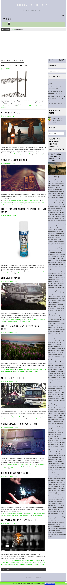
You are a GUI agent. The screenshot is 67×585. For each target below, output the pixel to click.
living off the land (15, 466)
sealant (31, 271)
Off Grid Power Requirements (16, 473)
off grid (41, 202)
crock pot (20, 202)
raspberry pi (41, 466)
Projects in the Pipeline (13, 378)
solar (21, 515)
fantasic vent (32, 369)
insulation (3, 515)
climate (29, 513)
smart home (21, 155)
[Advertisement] (33, 45)
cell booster (9, 202)
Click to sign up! (49, 583)
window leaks (9, 273)
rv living (36, 105)
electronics (41, 513)
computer (14, 153)
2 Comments (26, 321)
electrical (20, 153)
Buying (4, 200)
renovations (36, 417)
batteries (3, 202)
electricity (7, 466)
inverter (36, 202)
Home (13, 29)
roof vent (42, 369)
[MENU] (9, 23)
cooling (27, 369)
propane (17, 515)
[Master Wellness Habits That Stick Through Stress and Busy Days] (57, 174)
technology (27, 155)
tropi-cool (10, 371)
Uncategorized (17, 417)
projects (3, 155)
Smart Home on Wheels (26, 200)
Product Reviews (7, 271)
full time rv (23, 105)
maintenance (40, 153)
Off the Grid (10, 200)
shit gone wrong (15, 321)
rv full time (30, 105)
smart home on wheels (7, 419)
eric (14, 69)
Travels (21, 319)
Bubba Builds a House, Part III (56, 86)
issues (30, 319)
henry (27, 271)
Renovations (11, 105)
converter (15, 202)
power (7, 204)
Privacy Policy (56, 60)
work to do (30, 371)
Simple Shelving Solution (14, 66)
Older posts (6, 569)
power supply (33, 466)
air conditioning (20, 369)
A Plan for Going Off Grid (14, 160)
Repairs (21, 271)
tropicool (3, 273)
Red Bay (3, 321)
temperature (26, 515)
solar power (13, 204)
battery (8, 562)
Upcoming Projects (10, 113)
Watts (5, 468)
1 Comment (20, 273)
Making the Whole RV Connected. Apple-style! (58, 120)
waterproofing (22, 371)
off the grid (26, 466)
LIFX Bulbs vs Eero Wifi (54, 82)
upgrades (21, 419)
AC (42, 200)
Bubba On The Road (33, 5)
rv (27, 105)
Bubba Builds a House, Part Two (56, 103)
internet (35, 562)
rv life (42, 417)
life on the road (28, 417)
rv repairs (8, 321)
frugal (18, 105)
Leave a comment (38, 155)
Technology (36, 200)
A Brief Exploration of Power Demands (20, 424)
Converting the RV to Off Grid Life (19, 520)
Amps (39, 464)
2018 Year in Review (11, 278)
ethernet (25, 153)
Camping (5, 105)
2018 (27, 319)
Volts (2, 468)
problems (42, 319)
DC (24, 202)
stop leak (35, 271)
